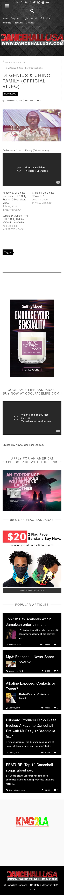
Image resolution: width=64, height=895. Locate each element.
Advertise (6, 22)
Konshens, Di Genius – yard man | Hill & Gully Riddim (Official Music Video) (15, 198)
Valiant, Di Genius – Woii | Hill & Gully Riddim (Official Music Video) (16, 219)
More (25, 638)
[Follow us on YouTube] (43, 2)
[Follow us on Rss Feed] (26, 2)
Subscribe (45, 18)
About (34, 18)
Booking (19, 22)
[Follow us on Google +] (21, 2)
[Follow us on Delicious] (38, 2)
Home (5, 18)
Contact (30, 22)
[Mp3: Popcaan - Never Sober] (11, 663)
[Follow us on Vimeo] (17, 2)
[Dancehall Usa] (32, 38)
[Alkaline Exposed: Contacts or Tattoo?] (11, 698)
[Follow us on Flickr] (47, 2)
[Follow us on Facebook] (30, 2)
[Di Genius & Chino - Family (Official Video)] (32, 125)
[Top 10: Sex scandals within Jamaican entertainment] (11, 633)
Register (15, 18)
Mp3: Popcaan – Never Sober (30, 656)
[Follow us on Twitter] (34, 2)
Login (25, 18)
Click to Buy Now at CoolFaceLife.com (23, 444)
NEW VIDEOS (19, 62)
